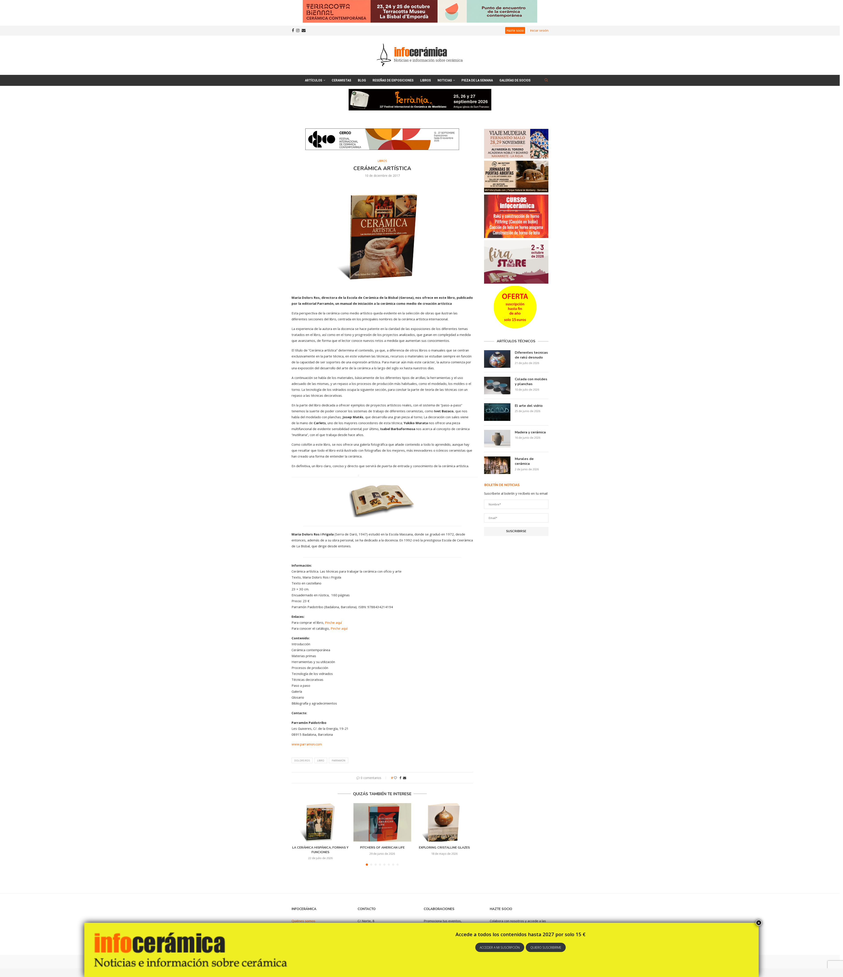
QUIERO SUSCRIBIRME (545, 947)
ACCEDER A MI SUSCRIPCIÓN (500, 947)
